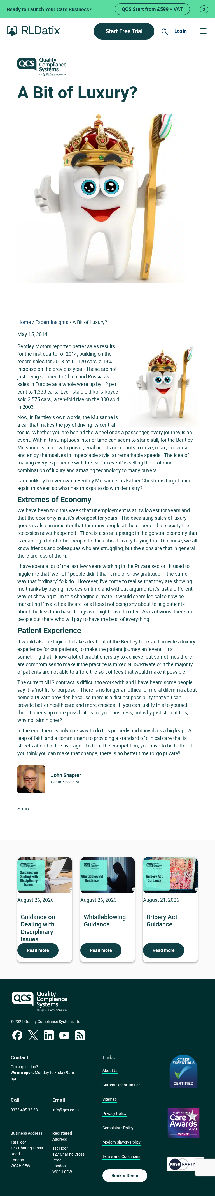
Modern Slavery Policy (121, 1142)
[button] (203, 31)
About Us (110, 1070)
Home (24, 322)
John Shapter (66, 775)
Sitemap (109, 1099)
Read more (38, 950)
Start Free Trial (124, 31)
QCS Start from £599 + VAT (152, 9)
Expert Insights (51, 322)
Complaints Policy (118, 1127)
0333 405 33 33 (24, 1109)
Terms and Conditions (121, 1156)
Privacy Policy (114, 1113)
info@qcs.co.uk (66, 1109)
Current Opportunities (121, 1084)
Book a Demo (124, 1175)
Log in (180, 31)
